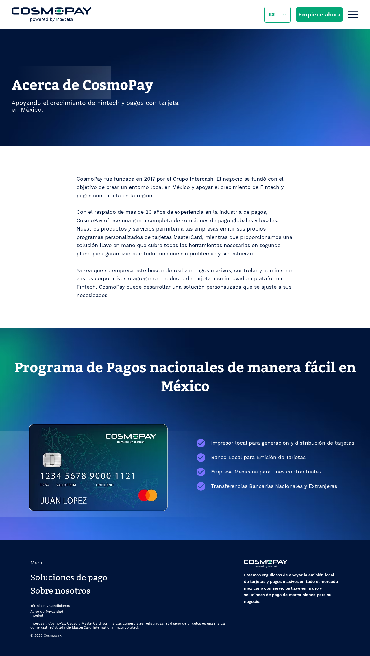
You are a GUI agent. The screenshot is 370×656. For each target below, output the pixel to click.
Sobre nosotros (60, 591)
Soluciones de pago (69, 578)
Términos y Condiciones (50, 606)
